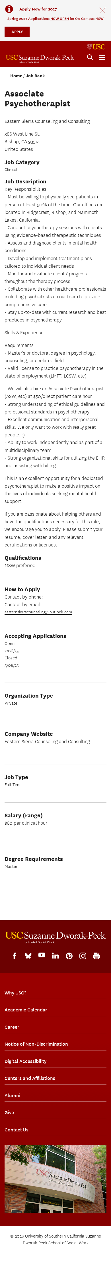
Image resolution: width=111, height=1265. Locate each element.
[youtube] (42, 955)
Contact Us (16, 1130)
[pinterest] (69, 956)
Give (9, 1112)
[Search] (90, 57)
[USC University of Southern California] (96, 47)
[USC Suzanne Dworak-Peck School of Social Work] (40, 58)
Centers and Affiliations (30, 1078)
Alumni (12, 1095)
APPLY (17, 31)
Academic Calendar (26, 1010)
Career (12, 1027)
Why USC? (15, 993)
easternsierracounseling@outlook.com (38, 612)
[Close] (102, 10)
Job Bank (35, 75)
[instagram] (83, 956)
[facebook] (14, 956)
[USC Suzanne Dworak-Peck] (55, 937)
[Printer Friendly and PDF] (96, 956)
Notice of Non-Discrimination (36, 1044)
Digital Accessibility (25, 1061)
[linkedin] (55, 955)
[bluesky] (28, 955)
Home (16, 75)
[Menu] (102, 57)
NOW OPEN (59, 18)
